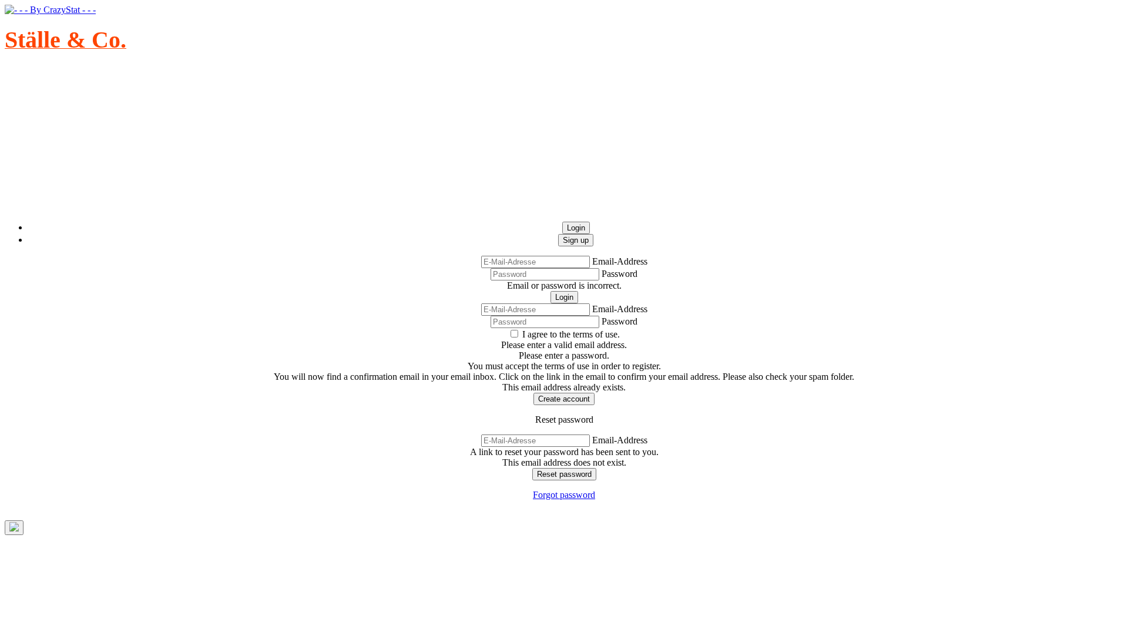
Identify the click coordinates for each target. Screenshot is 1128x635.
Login (564, 297)
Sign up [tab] (576, 240)
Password (619, 274)
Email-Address (619, 261)
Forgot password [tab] (564, 495)
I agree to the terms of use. (571, 334)
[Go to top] (14, 527)
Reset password (564, 474)
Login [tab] (576, 227)
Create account (564, 399)
